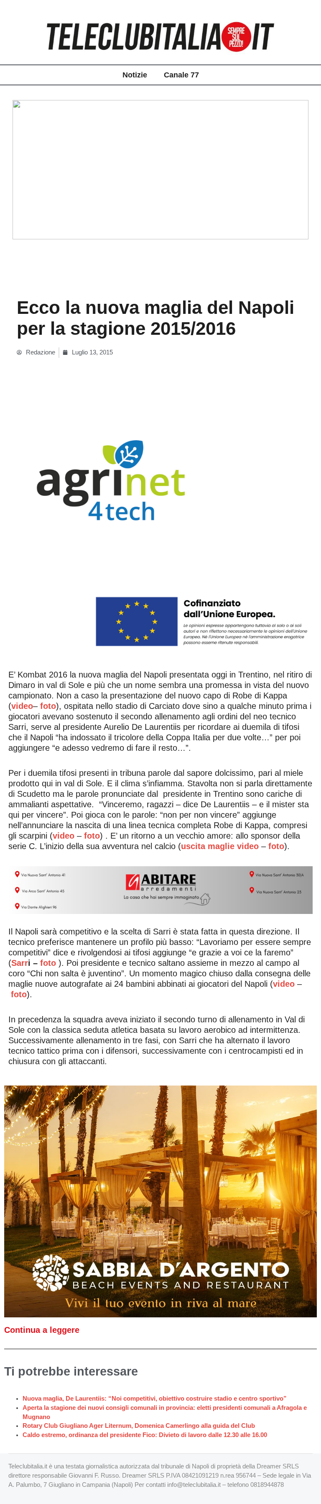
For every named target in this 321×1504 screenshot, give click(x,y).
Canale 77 (181, 75)
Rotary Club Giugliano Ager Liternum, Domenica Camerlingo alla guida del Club (139, 1425)
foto (92, 835)
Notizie (134, 75)
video (63, 835)
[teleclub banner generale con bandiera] (160, 531)
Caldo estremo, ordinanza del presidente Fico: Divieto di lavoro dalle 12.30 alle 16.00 (145, 1435)
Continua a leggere (41, 1330)
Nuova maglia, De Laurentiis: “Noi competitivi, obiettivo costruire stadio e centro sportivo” (155, 1398)
